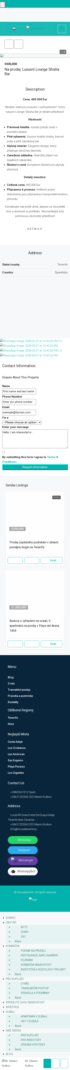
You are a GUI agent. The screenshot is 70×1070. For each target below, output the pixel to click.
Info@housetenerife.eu (23, 829)
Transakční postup (19, 689)
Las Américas (16, 754)
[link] (35, 514)
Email (5, 407)
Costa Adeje (15, 741)
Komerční (12, 946)
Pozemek (27, 960)
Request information (35, 467)
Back (17, 941)
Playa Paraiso (16, 766)
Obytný (11, 922)
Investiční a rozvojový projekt (43, 969)
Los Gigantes (16, 772)
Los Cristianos (17, 747)
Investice (12, 1007)
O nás (11, 683)
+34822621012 (19, 792)
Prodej (56, 497)
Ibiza (11, 723)
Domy (25, 932)
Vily (23, 936)
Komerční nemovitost (36, 964)
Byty (24, 927)
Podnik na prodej (33, 950)
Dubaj (10, 1011)
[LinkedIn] (32, 904)
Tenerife (13, 717)
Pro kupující (15, 979)
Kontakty (13, 702)
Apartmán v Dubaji (34, 1016)
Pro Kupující (29, 1035)
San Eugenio (15, 760)
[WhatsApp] (40, 904)
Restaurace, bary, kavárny (39, 955)
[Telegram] (38, 904)
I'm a (5, 417)
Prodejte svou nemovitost (25, 1002)
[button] (8, 44)
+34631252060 (19, 796)
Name (6, 386)
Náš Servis (13, 1030)
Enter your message (15, 427)
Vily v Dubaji (29, 1021)
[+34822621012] (62, 29)
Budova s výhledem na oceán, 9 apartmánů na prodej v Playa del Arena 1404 (34, 625)
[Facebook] (30, 904)
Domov (10, 918)
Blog (11, 677)
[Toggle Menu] (2, 5)
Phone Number (12, 396)
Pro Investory (31, 1040)
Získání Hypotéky (33, 1044)
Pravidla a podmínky (20, 695)
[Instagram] (35, 904)
